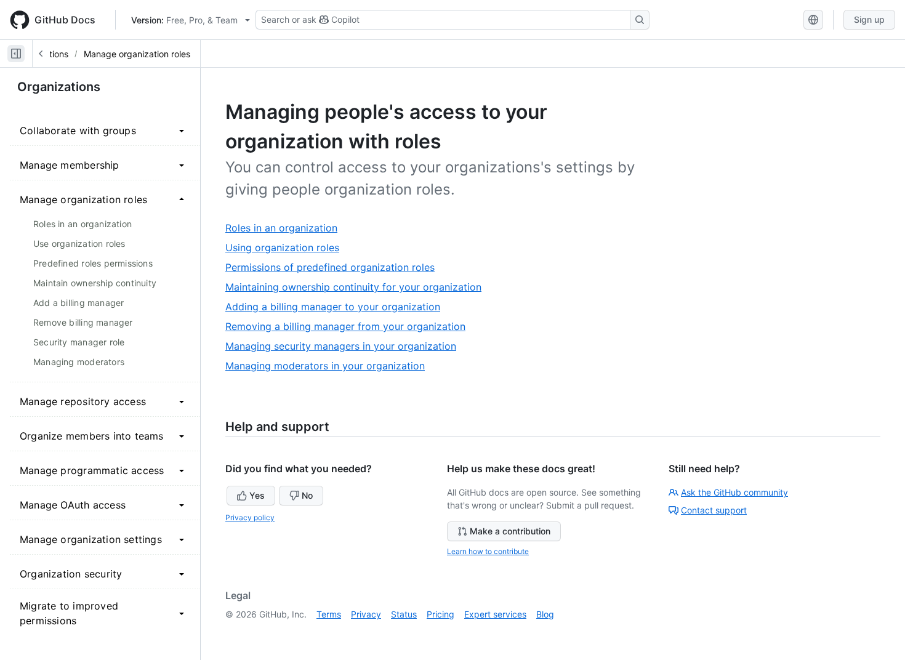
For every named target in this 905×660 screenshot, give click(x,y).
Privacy (366, 614)
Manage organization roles (137, 54)
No (307, 495)
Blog (545, 614)
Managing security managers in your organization (345, 346)
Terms (328, 614)
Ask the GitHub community (734, 492)
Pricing (440, 614)
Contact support (714, 510)
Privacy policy (250, 517)
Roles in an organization (286, 228)
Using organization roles (286, 248)
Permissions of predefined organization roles (334, 267)
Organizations (58, 86)
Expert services (495, 614)
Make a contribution (510, 531)
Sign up (869, 19)
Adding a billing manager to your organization (337, 307)
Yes (257, 495)
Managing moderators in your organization (329, 366)
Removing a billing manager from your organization (350, 327)
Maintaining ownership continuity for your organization (358, 287)
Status (404, 614)
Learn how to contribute (488, 551)
